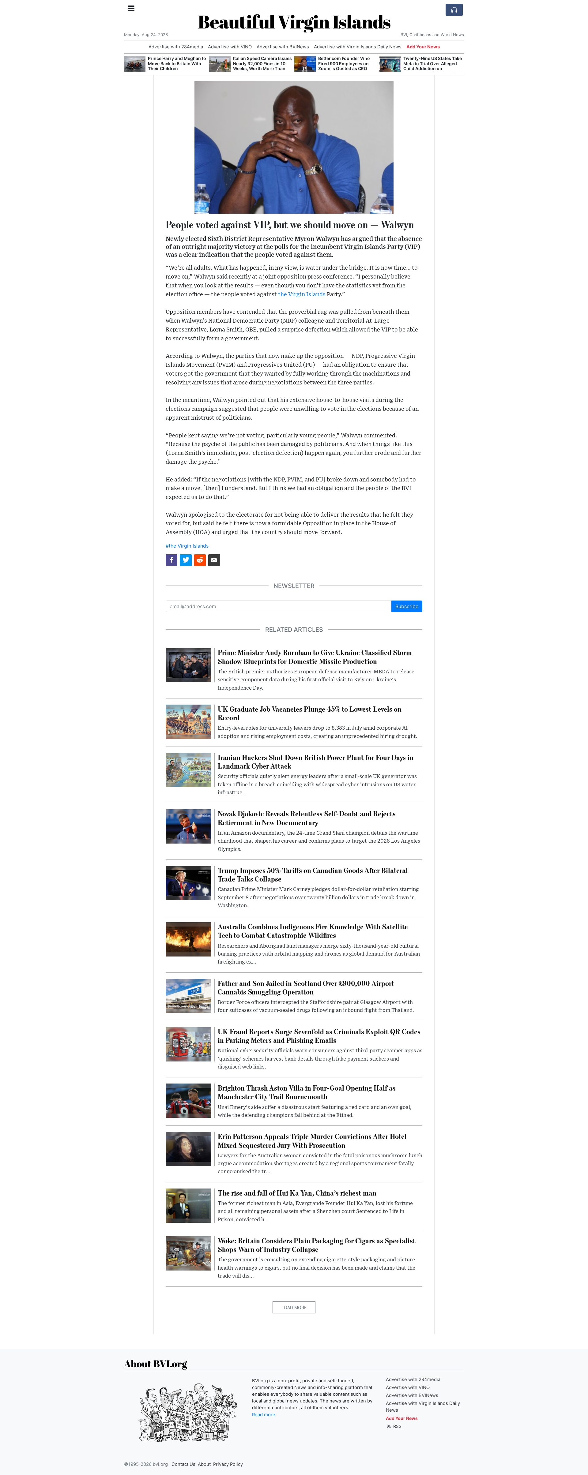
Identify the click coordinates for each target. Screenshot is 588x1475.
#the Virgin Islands (187, 546)
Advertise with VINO (230, 47)
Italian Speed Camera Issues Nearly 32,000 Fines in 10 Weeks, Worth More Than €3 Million (262, 66)
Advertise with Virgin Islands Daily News (357, 47)
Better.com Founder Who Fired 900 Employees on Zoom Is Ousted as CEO (344, 63)
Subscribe (406, 606)
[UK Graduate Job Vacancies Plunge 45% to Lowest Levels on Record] (188, 721)
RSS (396, 1426)
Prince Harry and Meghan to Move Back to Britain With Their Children (177, 63)
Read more (263, 1414)
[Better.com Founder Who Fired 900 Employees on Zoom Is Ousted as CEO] (305, 64)
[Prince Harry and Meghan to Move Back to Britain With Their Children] (134, 64)
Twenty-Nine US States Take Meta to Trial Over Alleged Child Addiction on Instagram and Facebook (432, 66)
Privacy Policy (228, 1464)
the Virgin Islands (302, 295)
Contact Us (183, 1464)
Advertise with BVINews (283, 47)
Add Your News (423, 47)
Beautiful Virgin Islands (294, 21)
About (204, 1464)
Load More (294, 1307)
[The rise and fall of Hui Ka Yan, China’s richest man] (188, 1205)
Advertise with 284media (176, 47)
